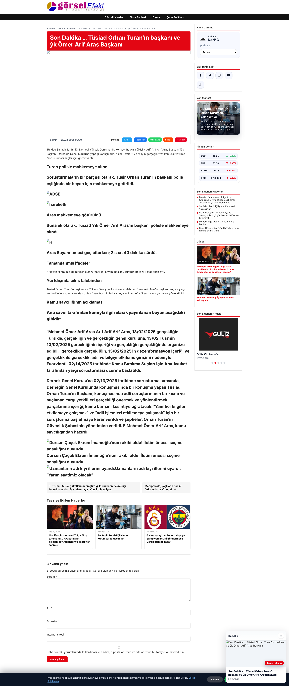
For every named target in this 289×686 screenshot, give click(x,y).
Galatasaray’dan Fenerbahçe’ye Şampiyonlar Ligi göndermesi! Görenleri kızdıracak (219, 215)
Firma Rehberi (138, 17)
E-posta (53, 621)
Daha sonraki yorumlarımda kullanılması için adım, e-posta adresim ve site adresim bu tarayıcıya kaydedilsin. (115, 652)
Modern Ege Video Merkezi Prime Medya (216, 223)
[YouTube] (228, 75)
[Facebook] (200, 75)
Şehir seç (206, 45)
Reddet (215, 679)
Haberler (51, 28)
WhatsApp (155, 139)
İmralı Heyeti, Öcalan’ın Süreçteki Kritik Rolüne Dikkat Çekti (219, 229)
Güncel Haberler (114, 17)
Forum (156, 17)
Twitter (127, 139)
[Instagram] (219, 75)
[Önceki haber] (227, 108)
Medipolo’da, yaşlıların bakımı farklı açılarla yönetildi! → (163, 487)
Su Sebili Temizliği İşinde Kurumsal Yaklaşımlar (217, 207)
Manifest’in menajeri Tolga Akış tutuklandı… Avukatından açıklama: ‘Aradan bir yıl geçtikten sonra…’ (217, 200)
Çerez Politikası (175, 17)
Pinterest (181, 139)
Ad (49, 608)
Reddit (168, 139)
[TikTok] (200, 85)
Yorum (52, 576)
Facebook (140, 139)
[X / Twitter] (210, 75)
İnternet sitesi (55, 634)
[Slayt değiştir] (212, 363)
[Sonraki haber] (234, 108)
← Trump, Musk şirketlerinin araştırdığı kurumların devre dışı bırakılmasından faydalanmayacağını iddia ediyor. (87, 487)
